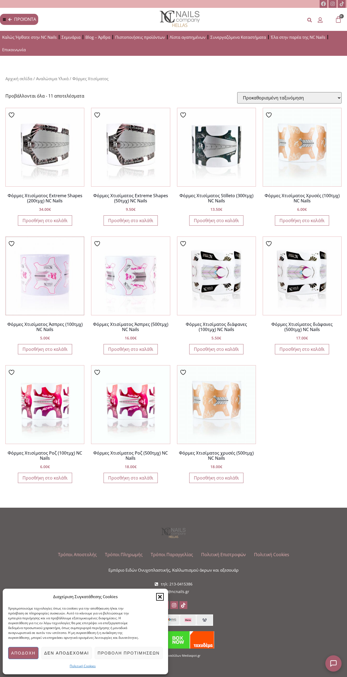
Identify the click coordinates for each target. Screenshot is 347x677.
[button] (160, 597)
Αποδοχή (23, 653)
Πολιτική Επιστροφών (223, 555)
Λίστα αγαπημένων (187, 37)
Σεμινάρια (71, 37)
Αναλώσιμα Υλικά (52, 78)
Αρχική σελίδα (18, 78)
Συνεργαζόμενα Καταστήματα (238, 37)
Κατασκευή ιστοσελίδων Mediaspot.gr (173, 655)
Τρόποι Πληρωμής (124, 555)
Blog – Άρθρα (97, 37)
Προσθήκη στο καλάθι (45, 220)
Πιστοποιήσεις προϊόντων (140, 37)
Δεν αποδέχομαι (66, 653)
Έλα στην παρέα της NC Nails (298, 37)
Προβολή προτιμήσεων (129, 653)
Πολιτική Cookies (83, 666)
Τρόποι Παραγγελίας (172, 555)
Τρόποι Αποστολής (77, 555)
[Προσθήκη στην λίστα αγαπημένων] (12, 114)
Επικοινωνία (14, 49)
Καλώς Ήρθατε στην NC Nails (29, 37)
